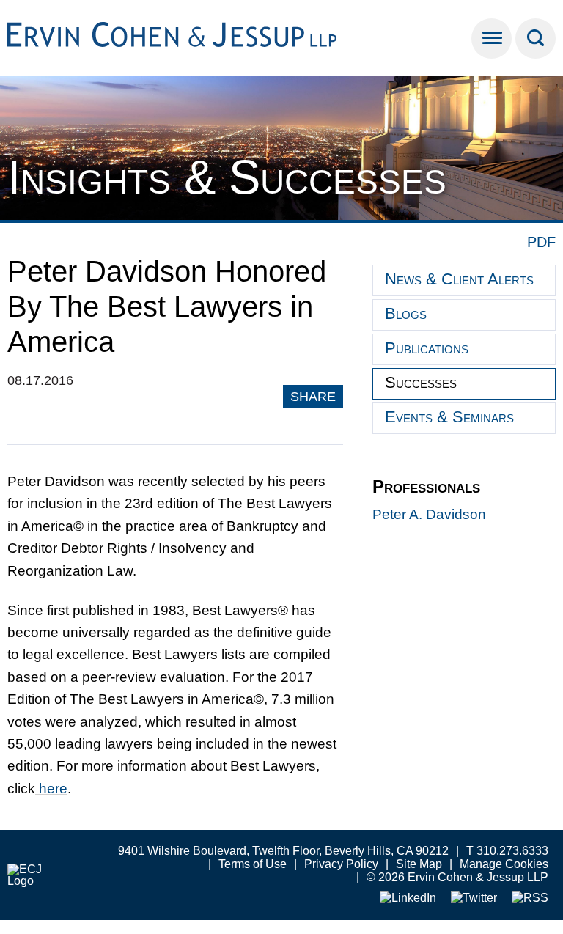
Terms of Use (252, 864)
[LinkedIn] (408, 898)
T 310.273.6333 (507, 851)
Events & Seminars (449, 417)
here (51, 788)
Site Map (419, 864)
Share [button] (313, 396)
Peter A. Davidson (429, 514)
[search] (535, 38)
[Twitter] (474, 898)
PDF (541, 242)
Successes (421, 382)
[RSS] (530, 898)
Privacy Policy (341, 864)
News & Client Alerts (459, 279)
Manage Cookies (504, 864)
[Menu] (491, 38)
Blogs (406, 313)
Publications (426, 348)
